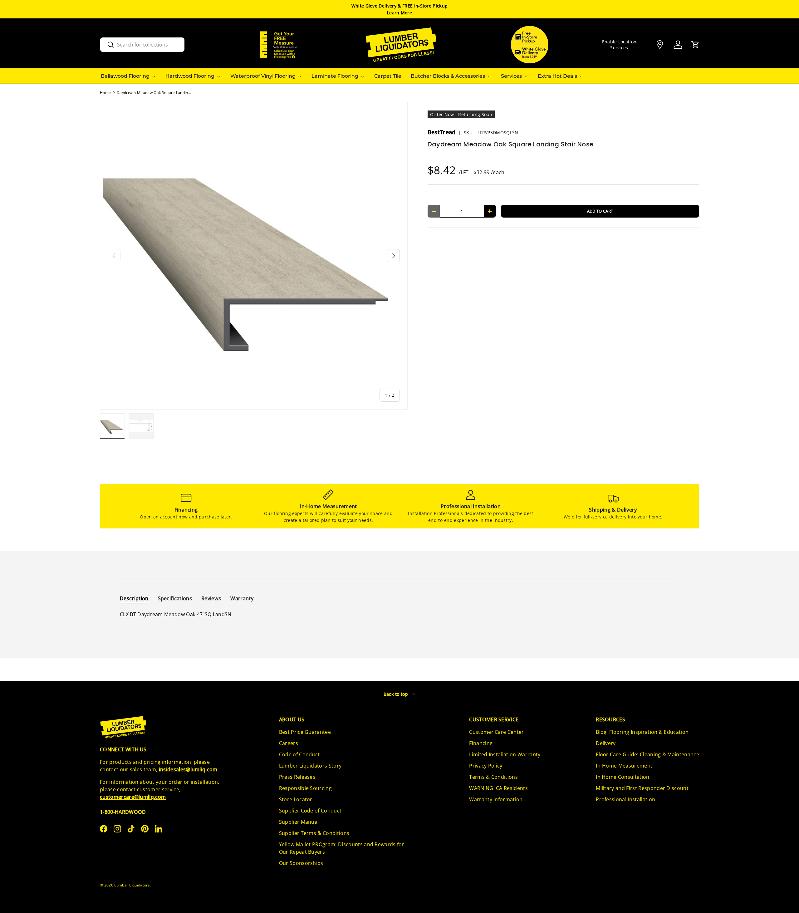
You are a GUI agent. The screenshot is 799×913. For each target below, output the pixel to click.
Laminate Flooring (334, 76)
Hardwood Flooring (189, 76)
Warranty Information (495, 799)
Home (105, 93)
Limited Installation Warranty (504, 754)
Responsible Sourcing (305, 788)
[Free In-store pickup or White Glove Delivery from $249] (529, 44)
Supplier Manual (299, 821)
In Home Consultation (622, 776)
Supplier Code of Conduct (310, 810)
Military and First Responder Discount (642, 788)
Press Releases (297, 776)
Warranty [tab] (241, 598)
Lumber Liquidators (132, 885)
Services (511, 76)
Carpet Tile (387, 76)
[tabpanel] (399, 614)
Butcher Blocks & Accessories (448, 76)
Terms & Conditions (493, 776)
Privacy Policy (485, 765)
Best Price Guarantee (305, 732)
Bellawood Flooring (125, 76)
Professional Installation (625, 799)
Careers (288, 743)
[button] (695, 45)
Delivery (606, 743)
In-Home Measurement (624, 765)
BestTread (442, 132)
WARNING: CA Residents (498, 788)
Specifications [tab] (175, 598)
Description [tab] (134, 598)
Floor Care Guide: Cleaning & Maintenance (647, 754)
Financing (481, 743)
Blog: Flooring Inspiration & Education (642, 732)
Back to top (396, 694)
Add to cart (600, 211)
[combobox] (142, 44)
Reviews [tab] (211, 598)
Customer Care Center (496, 732)
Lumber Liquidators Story (310, 765)
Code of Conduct (299, 754)
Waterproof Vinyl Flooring (263, 76)
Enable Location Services (619, 45)
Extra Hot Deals (557, 76)
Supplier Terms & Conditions (314, 833)
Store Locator (295, 799)
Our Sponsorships (301, 863)
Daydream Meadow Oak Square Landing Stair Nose (154, 93)
